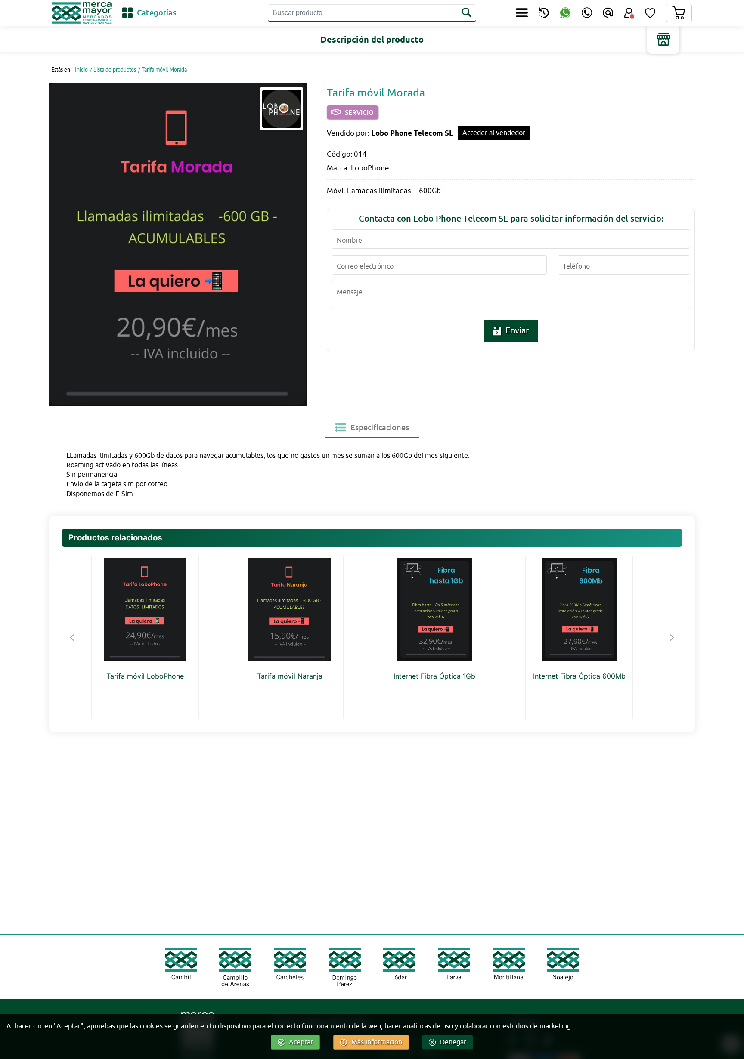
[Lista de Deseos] (650, 13)
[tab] (372, 427)
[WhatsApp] (565, 13)
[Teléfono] (587, 13)
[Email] (608, 13)
